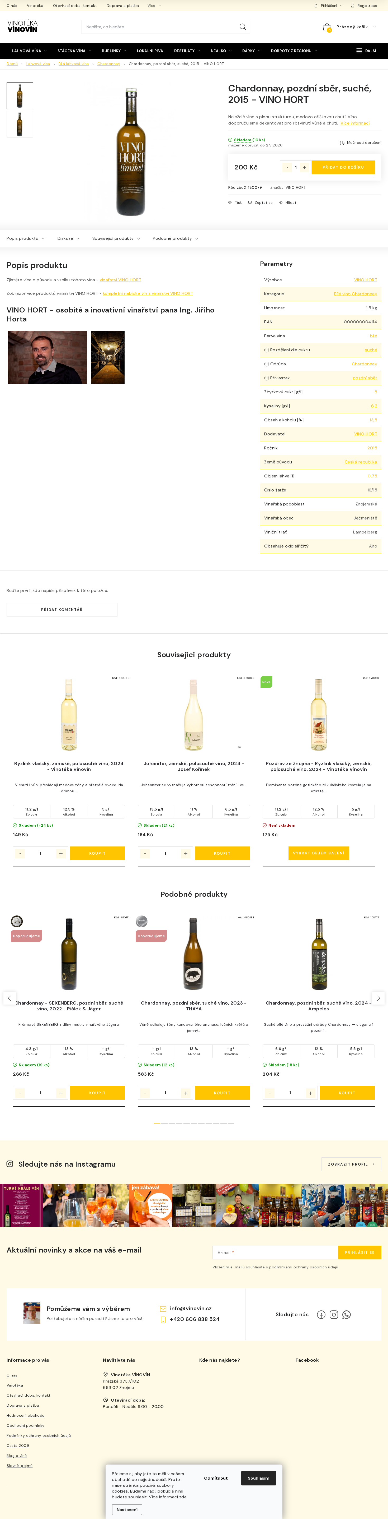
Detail (318, 853)
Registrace (367, 5)
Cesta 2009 (18, 1445)
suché (371, 350)
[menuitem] (29, 51)
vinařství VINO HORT (120, 280)
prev (9, 998)
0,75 (372, 476)
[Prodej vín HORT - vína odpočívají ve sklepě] (108, 357)
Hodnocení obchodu (26, 1415)
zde (183, 1497)
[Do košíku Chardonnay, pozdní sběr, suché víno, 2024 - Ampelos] (347, 1093)
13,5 (373, 420)
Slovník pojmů (20, 1465)
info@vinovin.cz (191, 1308)
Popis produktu (22, 238)
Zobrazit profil (348, 1164)
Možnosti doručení (364, 142)
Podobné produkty (172, 238)
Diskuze (65, 238)
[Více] (366, 51)
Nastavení (127, 1509)
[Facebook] (321, 1314)
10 (231, 1123)
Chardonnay (364, 364)
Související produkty (113, 238)
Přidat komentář (62, 609)
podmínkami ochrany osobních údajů (303, 1267)
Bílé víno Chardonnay (355, 294)
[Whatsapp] (346, 1314)
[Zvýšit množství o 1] (304, 167)
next (378, 998)
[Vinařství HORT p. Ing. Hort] (47, 357)
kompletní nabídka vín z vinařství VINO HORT (148, 293)
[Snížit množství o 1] (287, 167)
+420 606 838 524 (195, 1319)
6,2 (374, 406)
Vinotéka (35, 5)
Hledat (242, 27)
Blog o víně (17, 1455)
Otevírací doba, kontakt (75, 5)
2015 (372, 448)
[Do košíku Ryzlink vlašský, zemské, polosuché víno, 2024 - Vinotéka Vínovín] (97, 853)
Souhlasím (258, 1478)
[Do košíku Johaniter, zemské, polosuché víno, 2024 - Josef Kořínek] (222, 853)
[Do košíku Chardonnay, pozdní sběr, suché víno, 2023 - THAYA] (222, 1093)
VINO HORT (296, 187)
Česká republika (361, 462)
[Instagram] (334, 1314)
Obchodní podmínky (26, 1425)
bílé (373, 336)
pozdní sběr (365, 378)
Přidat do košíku (343, 167)
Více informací (355, 123)
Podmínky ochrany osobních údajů (39, 1435)
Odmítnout (216, 1478)
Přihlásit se (360, 1252)
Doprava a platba (123, 5)
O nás (12, 5)
